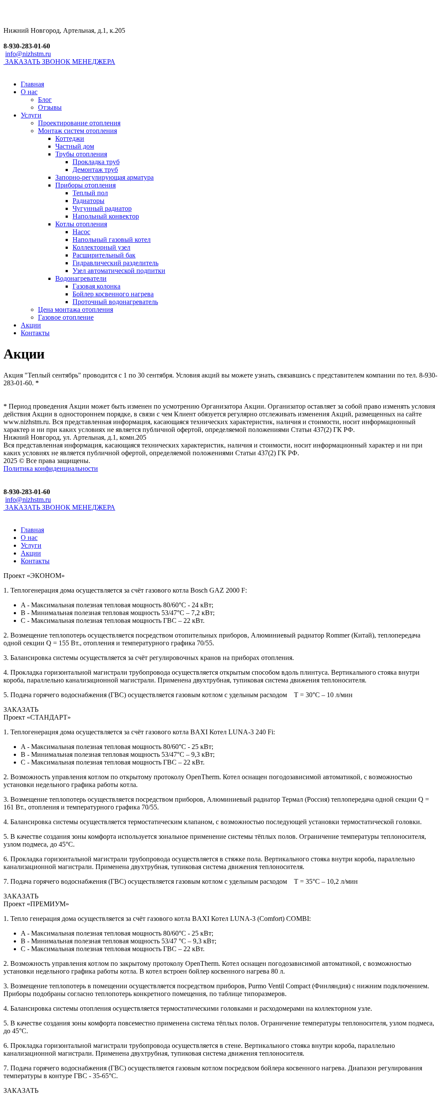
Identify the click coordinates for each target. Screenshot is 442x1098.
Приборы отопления (85, 185)
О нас (29, 91)
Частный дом (74, 146)
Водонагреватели (81, 278)
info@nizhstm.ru (28, 53)
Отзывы (50, 107)
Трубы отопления (81, 154)
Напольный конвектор (106, 216)
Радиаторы (88, 200)
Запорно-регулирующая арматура (104, 177)
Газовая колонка (96, 286)
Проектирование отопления (79, 123)
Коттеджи (69, 138)
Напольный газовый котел (112, 239)
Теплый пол (90, 193)
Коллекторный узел (101, 247)
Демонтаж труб (95, 169)
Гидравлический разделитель (115, 263)
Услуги (31, 115)
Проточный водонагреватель (115, 301)
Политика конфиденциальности (50, 468)
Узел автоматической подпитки (119, 270)
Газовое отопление (66, 317)
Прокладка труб (96, 161)
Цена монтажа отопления (75, 309)
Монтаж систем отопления (77, 130)
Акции (31, 325)
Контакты (35, 332)
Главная (32, 84)
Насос (81, 231)
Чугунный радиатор (102, 208)
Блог (45, 99)
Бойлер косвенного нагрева (113, 294)
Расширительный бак (104, 255)
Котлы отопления (81, 224)
